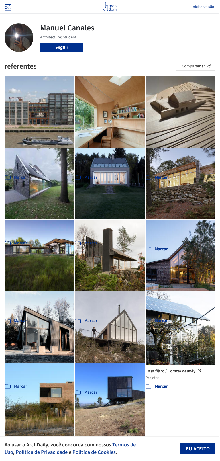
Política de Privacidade (42, 452)
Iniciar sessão (203, 7)
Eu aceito (198, 448)
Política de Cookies (94, 452)
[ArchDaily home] (110, 6)
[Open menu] (7, 7)
